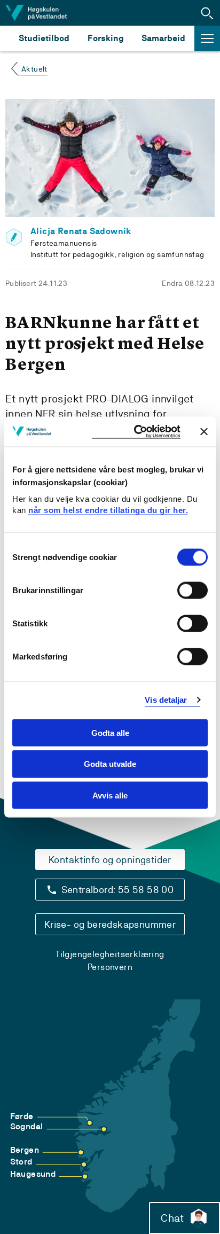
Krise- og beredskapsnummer (110, 924)
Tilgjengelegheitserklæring (110, 954)
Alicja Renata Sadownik (80, 231)
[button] (207, 13)
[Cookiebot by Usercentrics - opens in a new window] (136, 431)
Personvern (110, 967)
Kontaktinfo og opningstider (110, 859)
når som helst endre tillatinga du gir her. (108, 510)
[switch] (192, 590)
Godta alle (110, 732)
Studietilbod (44, 38)
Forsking (106, 38)
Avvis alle (110, 795)
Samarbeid (163, 38)
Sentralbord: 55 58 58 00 (117, 889)
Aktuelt (34, 69)
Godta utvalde (110, 764)
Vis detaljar (166, 699)
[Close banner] (204, 431)
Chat (172, 1218)
